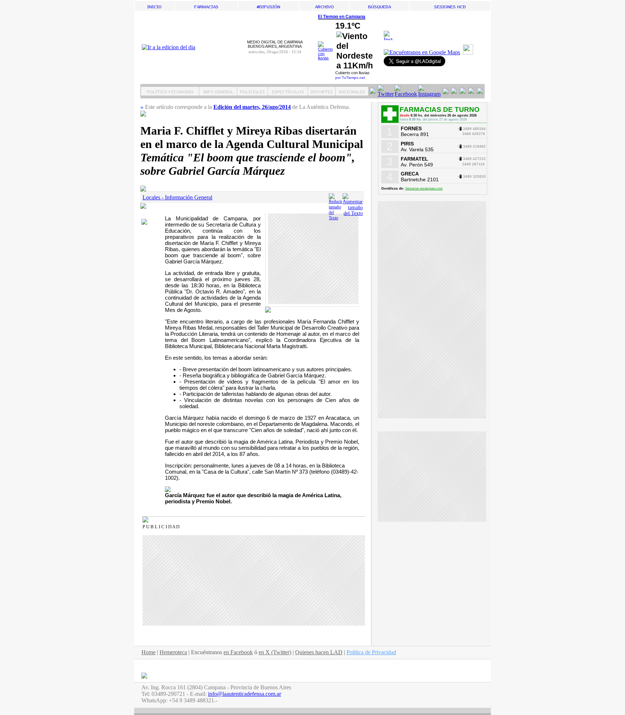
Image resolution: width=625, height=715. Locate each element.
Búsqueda (379, 6)
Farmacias (206, 6)
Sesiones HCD (450, 6)
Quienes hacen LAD (319, 652)
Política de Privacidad (371, 652)
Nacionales (352, 91)
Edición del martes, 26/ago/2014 (252, 107)
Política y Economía (170, 91)
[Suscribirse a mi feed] (469, 53)
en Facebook (238, 652)
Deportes (322, 91)
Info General (218, 91)
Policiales (252, 91)
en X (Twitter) (275, 652)
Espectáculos (288, 91)
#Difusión (268, 6)
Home (148, 652)
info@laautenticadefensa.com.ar (244, 694)
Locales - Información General (177, 197)
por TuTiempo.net (350, 78)
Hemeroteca (173, 652)
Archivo (324, 6)
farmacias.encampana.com (424, 188)
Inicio (154, 6)
